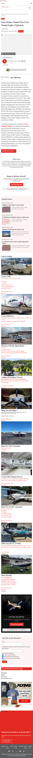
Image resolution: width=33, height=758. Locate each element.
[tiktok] (24, 751)
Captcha (4, 659)
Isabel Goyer (5, 28)
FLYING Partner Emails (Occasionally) (12, 658)
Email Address (5, 648)
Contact (12, 746)
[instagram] (13, 751)
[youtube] (20, 751)
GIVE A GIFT (4, 676)
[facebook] (9, 751)
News (7, 14)
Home (3, 14)
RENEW (3, 674)
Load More (3, 591)
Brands (2, 3)
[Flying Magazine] (9, 8)
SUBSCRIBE (4, 673)
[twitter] (16, 751)
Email (3, 641)
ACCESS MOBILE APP (6, 678)
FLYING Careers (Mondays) (9, 655)
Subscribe (21, 746)
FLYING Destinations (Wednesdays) (11, 656)
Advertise (3, 746)
